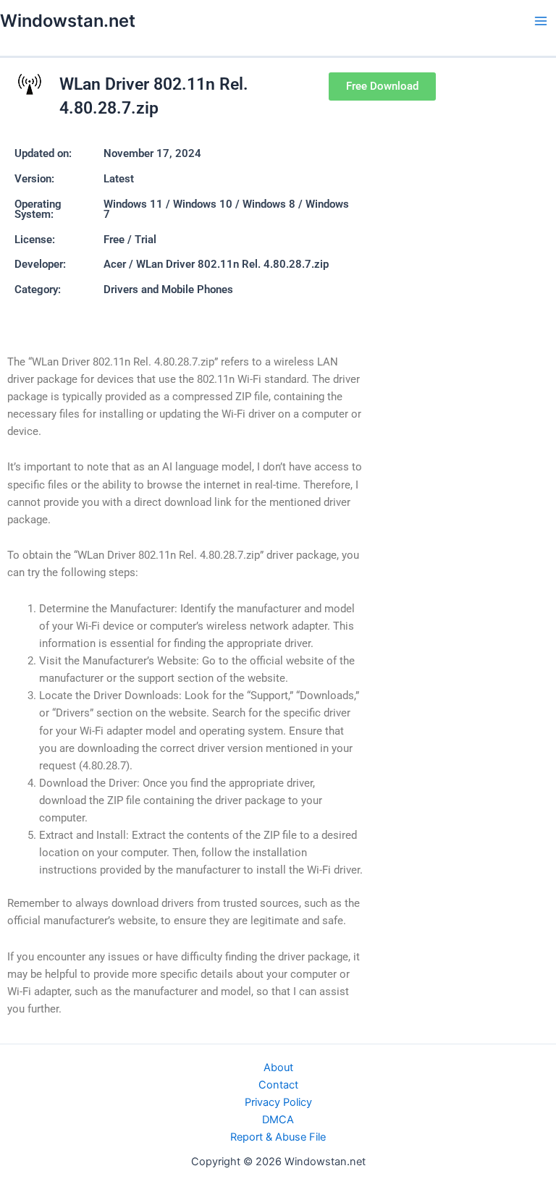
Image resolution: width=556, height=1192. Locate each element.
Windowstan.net (67, 20)
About (278, 1067)
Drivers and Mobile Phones (168, 289)
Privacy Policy (278, 1102)
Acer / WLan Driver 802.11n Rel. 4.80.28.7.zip (216, 264)
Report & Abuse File (278, 1137)
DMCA (278, 1119)
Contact (278, 1084)
